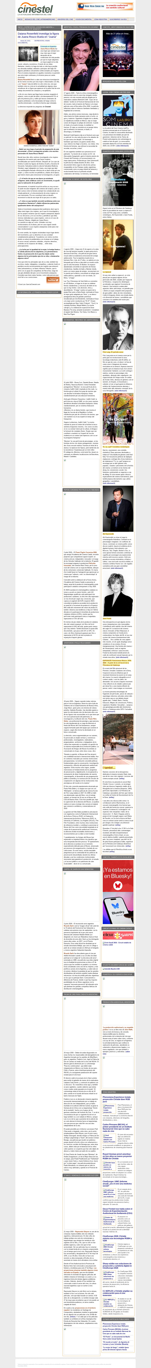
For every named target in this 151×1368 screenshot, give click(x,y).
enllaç (122, 778)
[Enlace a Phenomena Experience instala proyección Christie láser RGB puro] (109, 1109)
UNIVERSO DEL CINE (65, 19)
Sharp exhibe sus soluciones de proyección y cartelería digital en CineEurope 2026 (117, 1266)
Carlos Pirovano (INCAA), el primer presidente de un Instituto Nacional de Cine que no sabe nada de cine (117, 1128)
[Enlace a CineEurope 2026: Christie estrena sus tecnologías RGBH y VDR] (109, 1248)
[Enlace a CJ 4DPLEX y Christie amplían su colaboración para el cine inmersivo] (109, 1303)
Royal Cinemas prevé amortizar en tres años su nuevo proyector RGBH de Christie (117, 1156)
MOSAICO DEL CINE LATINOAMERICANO (40, 19)
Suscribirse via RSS (118, 19)
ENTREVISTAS (29, 27)
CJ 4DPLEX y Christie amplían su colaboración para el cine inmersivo (117, 1293)
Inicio (20, 19)
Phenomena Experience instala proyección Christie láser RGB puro (117, 1099)
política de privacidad (105, 1364)
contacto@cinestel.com (83, 1364)
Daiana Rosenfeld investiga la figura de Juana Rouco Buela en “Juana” (38, 35)
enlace (72, 1317)
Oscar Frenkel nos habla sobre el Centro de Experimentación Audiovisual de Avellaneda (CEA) (117, 1211)
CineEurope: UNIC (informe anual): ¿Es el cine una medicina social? (117, 1183)
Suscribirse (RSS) (22, 1366)
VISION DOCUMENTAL (84, 19)
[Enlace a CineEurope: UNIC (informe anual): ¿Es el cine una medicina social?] (109, 1193)
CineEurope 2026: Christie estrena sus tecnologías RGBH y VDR (117, 1238)
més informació (122, 146)
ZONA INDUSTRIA (100, 19)
